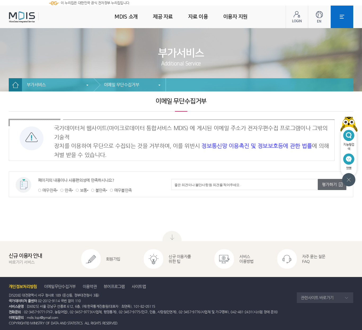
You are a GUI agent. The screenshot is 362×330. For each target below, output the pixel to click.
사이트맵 (139, 286)
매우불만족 (123, 190)
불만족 (100, 190)
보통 (83, 190)
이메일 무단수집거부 (121, 84)
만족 (68, 190)
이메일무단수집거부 (60, 286)
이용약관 (90, 286)
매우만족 (49, 190)
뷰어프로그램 (114, 286)
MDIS (35, 17)
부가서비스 (36, 84)
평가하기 (329, 184)
